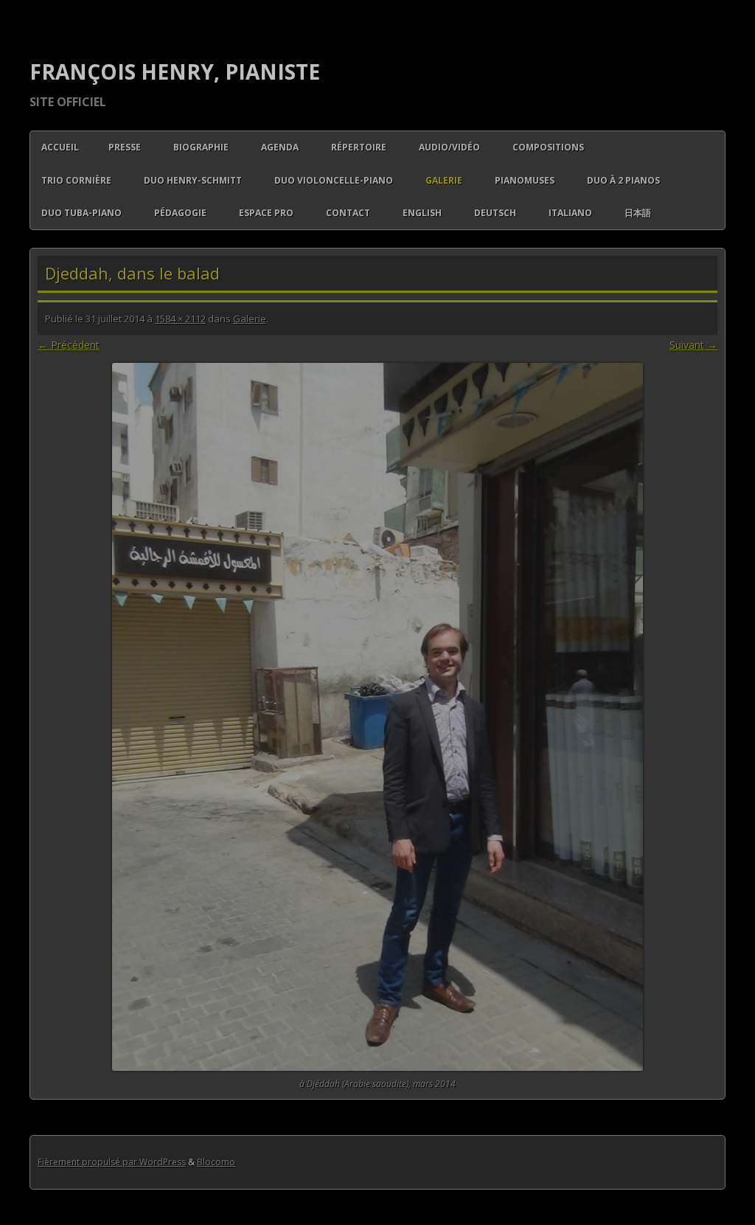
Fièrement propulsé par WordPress (112, 1162)
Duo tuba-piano (81, 213)
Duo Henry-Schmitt (193, 180)
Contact (348, 213)
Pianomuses (524, 180)
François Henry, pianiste (174, 72)
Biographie (201, 147)
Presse (124, 147)
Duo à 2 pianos (623, 180)
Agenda (280, 147)
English (422, 213)
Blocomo (216, 1162)
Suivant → (693, 345)
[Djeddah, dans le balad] (377, 717)
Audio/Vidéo (449, 147)
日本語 (637, 213)
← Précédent (69, 345)
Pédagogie (180, 213)
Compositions (548, 147)
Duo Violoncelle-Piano (333, 180)
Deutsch (495, 213)
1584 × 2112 (180, 318)
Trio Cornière (76, 180)
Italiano (570, 213)
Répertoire (358, 147)
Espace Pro (266, 213)
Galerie (443, 180)
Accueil (60, 147)
